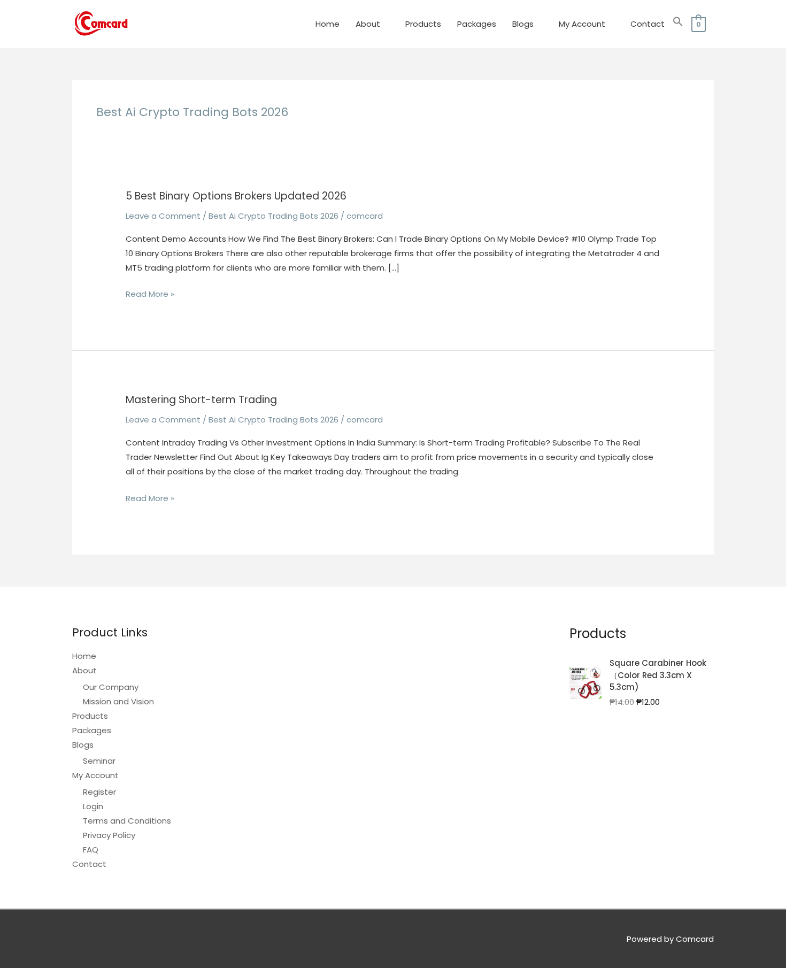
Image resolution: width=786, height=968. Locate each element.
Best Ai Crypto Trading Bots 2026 (273, 215)
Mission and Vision (118, 701)
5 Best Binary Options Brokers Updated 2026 (236, 196)
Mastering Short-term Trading (201, 400)
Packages (476, 23)
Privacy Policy (109, 835)
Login (93, 806)
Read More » (150, 294)
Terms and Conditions (127, 820)
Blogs (523, 23)
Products (423, 23)
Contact (647, 23)
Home (327, 23)
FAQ (90, 849)
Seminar (99, 760)
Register (99, 791)
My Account (582, 23)
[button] (678, 23)
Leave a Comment (163, 215)
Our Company (110, 687)
